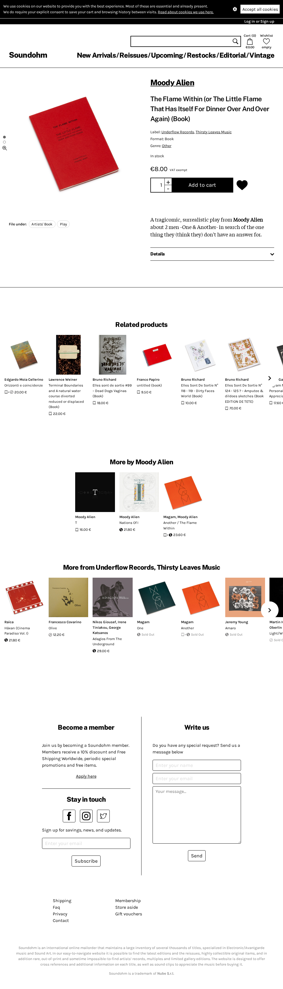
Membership (128, 900)
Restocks (201, 55)
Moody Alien (172, 82)
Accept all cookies (260, 9)
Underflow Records (177, 132)
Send (197, 856)
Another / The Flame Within (180, 525)
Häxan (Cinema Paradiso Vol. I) (17, 631)
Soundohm (28, 54)
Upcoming (167, 55)
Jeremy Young (236, 622)
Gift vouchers (128, 913)
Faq (56, 907)
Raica (9, 622)
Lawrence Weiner (63, 379)
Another (187, 628)
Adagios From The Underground (107, 641)
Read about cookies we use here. (186, 12)
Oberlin (275, 627)
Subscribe (86, 861)
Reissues (133, 55)
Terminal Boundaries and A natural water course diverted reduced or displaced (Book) (66, 396)
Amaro (230, 628)
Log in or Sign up (259, 21)
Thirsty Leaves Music (214, 132)
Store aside (126, 907)
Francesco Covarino (65, 622)
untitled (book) (149, 385)
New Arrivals (96, 55)
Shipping (62, 900)
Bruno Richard (104, 379)
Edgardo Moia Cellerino (23, 379)
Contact (61, 920)
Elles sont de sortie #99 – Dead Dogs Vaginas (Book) (112, 390)
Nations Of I (128, 523)
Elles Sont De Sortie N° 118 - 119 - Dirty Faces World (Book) (199, 390)
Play (63, 224)
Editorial (232, 55)
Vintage (261, 55)
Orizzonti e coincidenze (23, 385)
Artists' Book (42, 224)
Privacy (60, 913)
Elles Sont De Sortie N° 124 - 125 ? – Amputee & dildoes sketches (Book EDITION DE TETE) (244, 393)
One (140, 628)
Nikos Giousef (104, 622)
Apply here (86, 776)
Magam (169, 517)
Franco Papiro (148, 379)
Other (166, 145)
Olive (53, 628)
